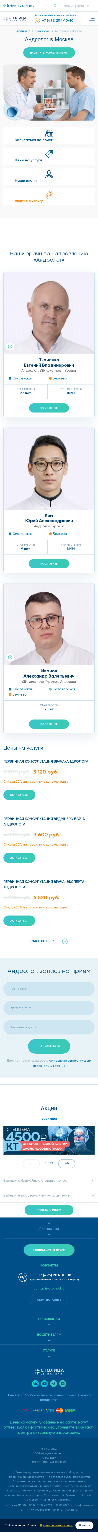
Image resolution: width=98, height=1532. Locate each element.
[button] (22, 5)
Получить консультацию (49, 52)
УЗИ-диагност (51, 371)
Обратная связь (49, 1299)
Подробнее (49, 408)
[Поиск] (57, 5)
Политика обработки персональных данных (41, 1395)
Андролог (29, 371)
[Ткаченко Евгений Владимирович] (49, 313)
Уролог (70, 371)
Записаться (19, 795)
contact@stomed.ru (49, 1288)
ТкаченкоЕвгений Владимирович (49, 362)
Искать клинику (49, 1210)
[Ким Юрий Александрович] (49, 468)
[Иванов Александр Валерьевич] (49, 624)
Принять (84, 1525)
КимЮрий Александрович (49, 518)
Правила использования (56, 1525)
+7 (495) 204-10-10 (54, 1275)
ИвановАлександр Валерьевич (49, 673)
